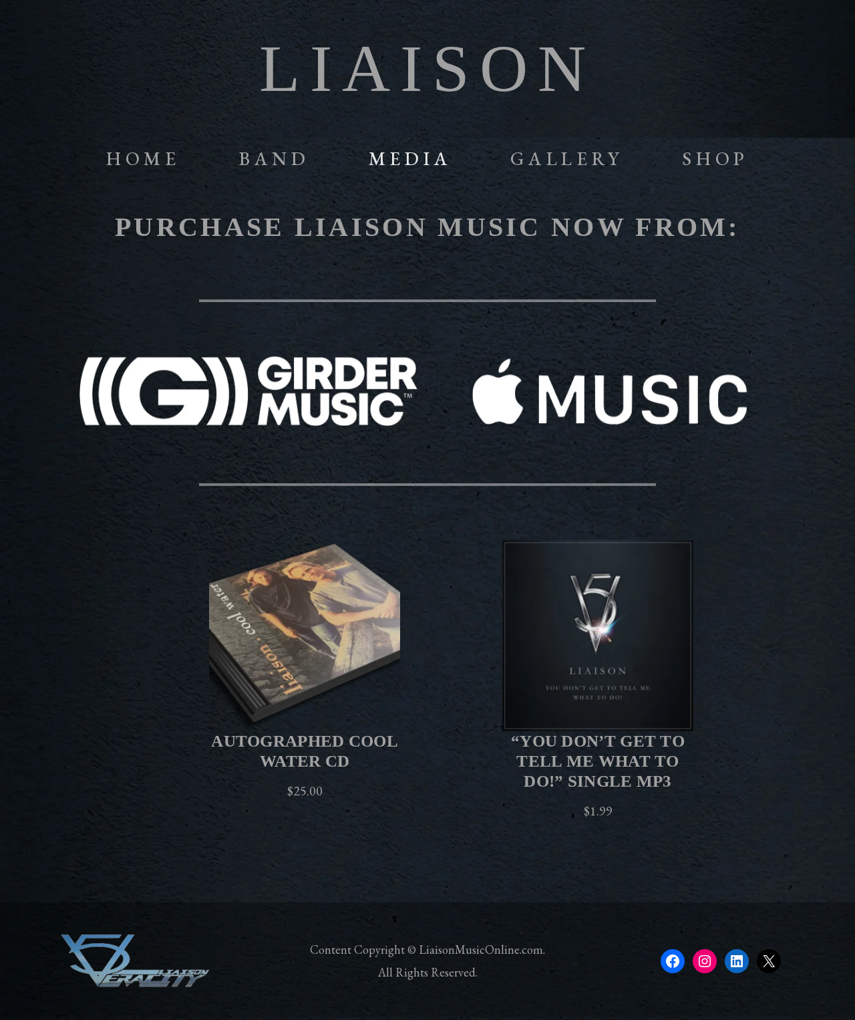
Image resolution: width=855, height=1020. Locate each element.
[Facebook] (673, 961)
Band (274, 158)
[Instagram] (705, 961)
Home (143, 158)
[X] (769, 961)
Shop (716, 158)
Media (410, 158)
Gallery (567, 158)
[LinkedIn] (737, 961)
